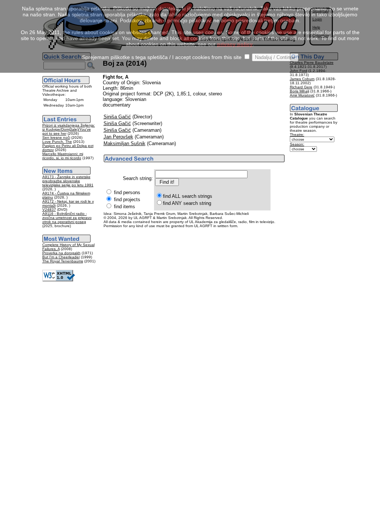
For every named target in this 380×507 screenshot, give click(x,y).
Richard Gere (301, 87)
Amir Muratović (302, 95)
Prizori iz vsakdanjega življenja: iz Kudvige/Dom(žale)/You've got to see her (68, 129)
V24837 (49, 209)
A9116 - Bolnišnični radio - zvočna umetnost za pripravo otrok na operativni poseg (67, 218)
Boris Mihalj (299, 91)
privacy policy (235, 44)
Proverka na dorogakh (61, 253)
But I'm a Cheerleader (61, 257)
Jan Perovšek (118, 137)
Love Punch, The (57, 142)
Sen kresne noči (56, 137)
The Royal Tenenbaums (62, 261)
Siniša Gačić (117, 117)
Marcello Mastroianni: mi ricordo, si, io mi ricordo (62, 156)
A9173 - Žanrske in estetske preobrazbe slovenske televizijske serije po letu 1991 (68, 181)
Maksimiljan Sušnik (124, 143)
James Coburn (302, 79)
